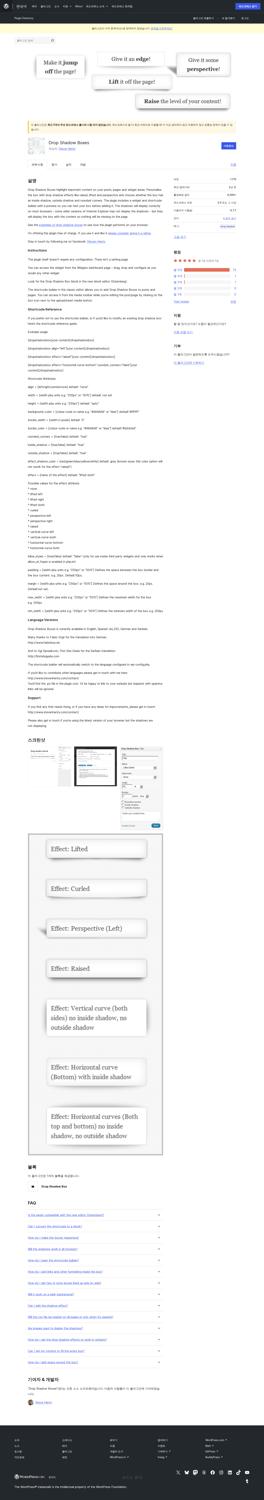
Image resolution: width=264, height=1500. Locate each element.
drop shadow (228, 226)
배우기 (113, 1440)
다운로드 (229, 145)
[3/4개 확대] (158, 751)
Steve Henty (67, 148)
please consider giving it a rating (129, 233)
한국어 (52, 1477)
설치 (68, 164)
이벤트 (161, 1445)
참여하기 (163, 1440)
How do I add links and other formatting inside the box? (65, 1271)
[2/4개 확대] (112, 751)
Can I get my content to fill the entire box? (56, 1351)
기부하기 (164, 1451)
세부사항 (37, 164)
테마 (64, 1445)
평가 (54, 164)
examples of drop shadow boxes (61, 225)
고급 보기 (180, 237)
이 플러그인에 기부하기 (189, 362)
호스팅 (18, 1451)
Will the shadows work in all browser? (53, 1249)
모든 (233, 301)
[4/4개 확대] (158, 838)
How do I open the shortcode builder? (53, 1260)
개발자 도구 (116, 1451)
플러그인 (67, 1451)
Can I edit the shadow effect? (48, 1305)
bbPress (211, 1451)
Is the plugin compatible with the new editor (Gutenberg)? (66, 1215)
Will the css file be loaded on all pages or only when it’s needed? (70, 1317)
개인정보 (19, 1457)
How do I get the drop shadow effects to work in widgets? (67, 1339)
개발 (83, 164)
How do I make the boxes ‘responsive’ (53, 1237)
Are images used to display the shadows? (55, 1328)
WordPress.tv (119, 1457)
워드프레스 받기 (248, 6)
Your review (181, 301)
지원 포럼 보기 (183, 332)
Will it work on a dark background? (51, 1294)
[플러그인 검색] (52, 40)
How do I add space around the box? (53, 1362)
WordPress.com (216, 1440)
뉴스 (16, 1445)
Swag (162, 1457)
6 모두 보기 (229, 218)
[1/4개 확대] (66, 751)
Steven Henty (96, 241)
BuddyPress (214, 1457)
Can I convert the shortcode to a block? (55, 1226)
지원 (233, 164)
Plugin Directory (23, 18)
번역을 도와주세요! (161, 28)
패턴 (64, 1457)
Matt (209, 1445)
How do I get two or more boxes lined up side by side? (64, 1283)
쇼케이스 (67, 1440)
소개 (16, 1440)
